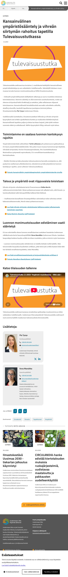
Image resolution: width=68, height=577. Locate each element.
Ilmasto (27, 419)
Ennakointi (17, 419)
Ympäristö (48, 419)
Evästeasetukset (12, 572)
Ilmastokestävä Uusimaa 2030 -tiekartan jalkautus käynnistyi (15, 460)
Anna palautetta (40, 550)
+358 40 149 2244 (27, 342)
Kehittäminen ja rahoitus (13, 550)
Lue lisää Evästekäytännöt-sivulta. (14, 565)
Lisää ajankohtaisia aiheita (35, 505)
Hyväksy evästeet (51, 572)
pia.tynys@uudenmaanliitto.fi (30, 346)
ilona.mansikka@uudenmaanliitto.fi (30, 380)
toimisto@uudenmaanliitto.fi (41, 533)
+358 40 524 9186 (27, 375)
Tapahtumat (37, 419)
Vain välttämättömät (31, 572)
